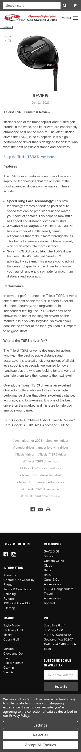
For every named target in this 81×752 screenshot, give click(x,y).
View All (8, 672)
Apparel (49, 603)
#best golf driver (56, 440)
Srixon (7, 644)
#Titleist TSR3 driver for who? (41, 475)
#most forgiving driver (52, 447)
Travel (48, 593)
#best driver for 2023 (27, 440)
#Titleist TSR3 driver (52, 454)
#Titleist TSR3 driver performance (41, 482)
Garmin (8, 667)
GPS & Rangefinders (58, 589)
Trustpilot (6, 27)
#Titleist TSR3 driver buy (40, 461)
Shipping (9, 594)
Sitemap (9, 608)
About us (9, 575)
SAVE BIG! (51, 551)
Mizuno (8, 649)
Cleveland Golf (13, 653)
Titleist (7, 634)
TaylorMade (11, 625)
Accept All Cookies (40, 744)
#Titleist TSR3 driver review (40, 496)
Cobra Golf (11, 639)
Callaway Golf (13, 630)
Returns (9, 598)
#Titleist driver (24, 454)
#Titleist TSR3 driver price (40, 489)
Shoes (48, 556)
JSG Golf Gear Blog (17, 603)
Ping (6, 658)
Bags (47, 570)
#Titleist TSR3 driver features (40, 468)
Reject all (40, 735)
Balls (47, 575)
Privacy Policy (19, 715)
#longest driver (23, 447)
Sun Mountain (13, 663)
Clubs (48, 565)
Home (7, 36)
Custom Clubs (54, 561)
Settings (40, 725)
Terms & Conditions (17, 589)
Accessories (52, 598)
